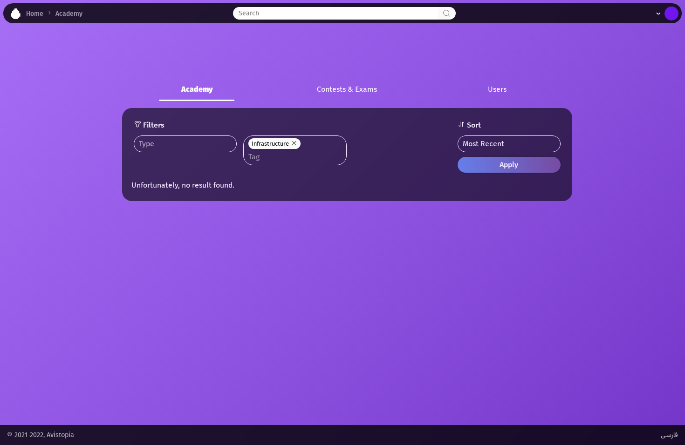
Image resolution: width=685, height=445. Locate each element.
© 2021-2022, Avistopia (40, 435)
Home (34, 14)
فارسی (669, 435)
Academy (68, 14)
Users (497, 89)
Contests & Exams (347, 89)
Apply (509, 164)
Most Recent (483, 143)
